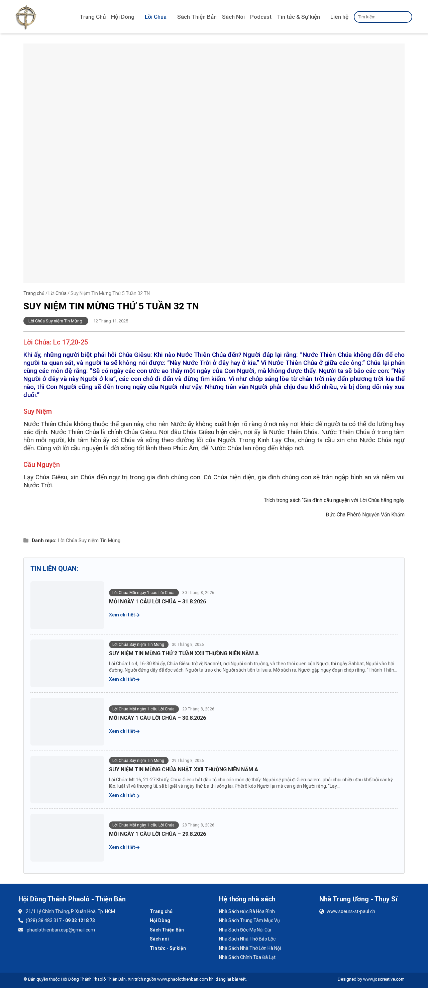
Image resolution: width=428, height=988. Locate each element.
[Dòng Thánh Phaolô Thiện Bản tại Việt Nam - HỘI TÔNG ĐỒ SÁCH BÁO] (26, 17)
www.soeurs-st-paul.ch (351, 911)
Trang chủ (33, 293)
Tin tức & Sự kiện (298, 16)
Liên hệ (339, 16)
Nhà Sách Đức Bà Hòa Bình (247, 911)
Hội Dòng (122, 16)
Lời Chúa (156, 16)
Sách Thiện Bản (197, 16)
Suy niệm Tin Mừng (99, 540)
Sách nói (159, 939)
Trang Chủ (93, 16)
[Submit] (406, 16)
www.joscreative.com (384, 979)
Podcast (261, 16)
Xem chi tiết (122, 614)
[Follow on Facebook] (27, 949)
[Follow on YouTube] (45, 949)
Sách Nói (233, 16)
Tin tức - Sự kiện (168, 948)
